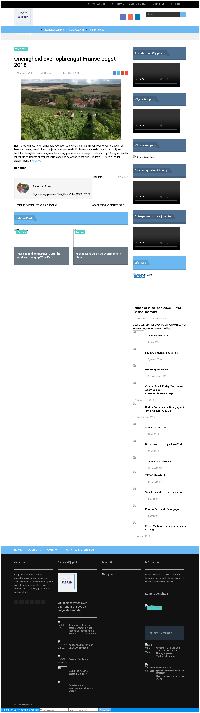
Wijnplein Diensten (80, 549)
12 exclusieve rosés (157, 335)
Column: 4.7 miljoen (160, 632)
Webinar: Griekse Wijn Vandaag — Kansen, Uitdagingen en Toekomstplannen (168, 652)
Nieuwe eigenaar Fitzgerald (161, 352)
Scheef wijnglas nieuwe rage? (108, 205)
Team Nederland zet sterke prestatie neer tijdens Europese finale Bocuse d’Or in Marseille (82, 629)
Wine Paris (21, 232)
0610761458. (166, 581)
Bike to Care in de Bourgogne (162, 509)
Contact (53, 549)
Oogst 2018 (74, 73)
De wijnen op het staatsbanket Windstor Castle (81, 688)
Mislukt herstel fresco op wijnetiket (37, 205)
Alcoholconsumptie (54, 29)
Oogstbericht (21, 48)
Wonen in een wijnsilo (158, 461)
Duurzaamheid (154, 607)
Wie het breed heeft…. (158, 427)
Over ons (34, 549)
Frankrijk (63, 73)
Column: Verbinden (79, 659)
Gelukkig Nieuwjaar (156, 369)
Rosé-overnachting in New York (164, 444)
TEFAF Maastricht (155, 475)
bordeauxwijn (76, 29)
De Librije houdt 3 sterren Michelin (78, 672)
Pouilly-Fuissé (96, 29)
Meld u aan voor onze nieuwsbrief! (20, 709)
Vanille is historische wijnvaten (163, 492)
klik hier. (36, 160)
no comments (159, 318)
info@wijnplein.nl (175, 578)
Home (18, 549)
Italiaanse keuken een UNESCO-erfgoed (81, 646)
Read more (160, 291)
